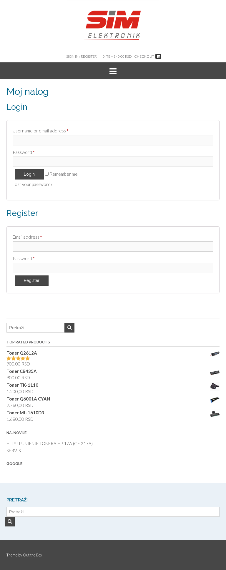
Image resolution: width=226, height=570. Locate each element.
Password (24, 152)
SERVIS (13, 450)
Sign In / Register (81, 56)
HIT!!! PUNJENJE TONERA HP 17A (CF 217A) (49, 443)
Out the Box (32, 555)
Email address (27, 237)
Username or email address (41, 130)
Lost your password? (32, 184)
